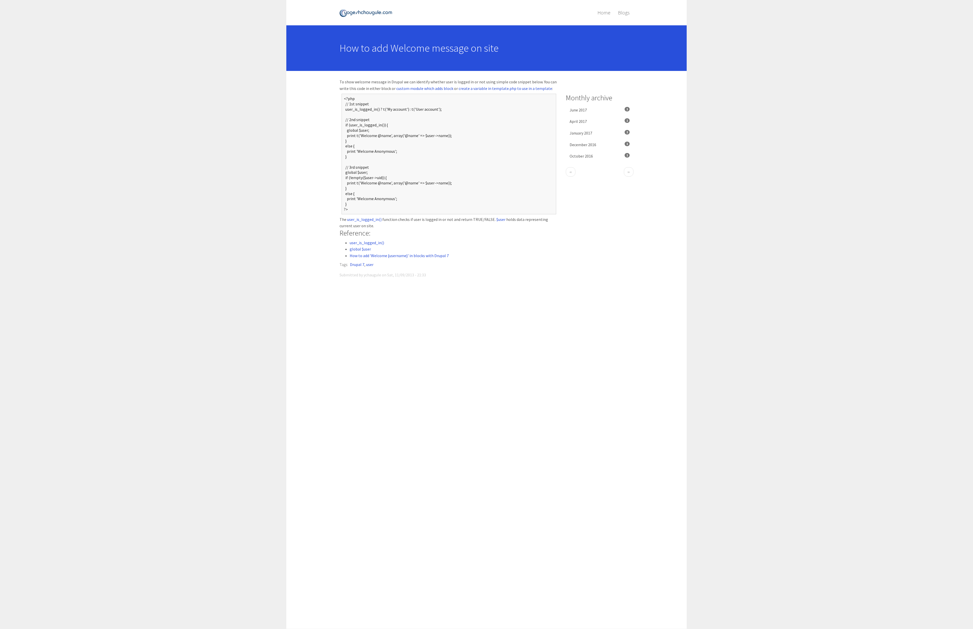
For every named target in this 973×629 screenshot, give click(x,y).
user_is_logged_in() (364, 219)
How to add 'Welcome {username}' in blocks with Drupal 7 (399, 255)
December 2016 (599, 144)
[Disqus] (449, 353)
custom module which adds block (424, 88)
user (369, 264)
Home (603, 12)
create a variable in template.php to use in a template (505, 88)
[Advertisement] (449, 585)
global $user (360, 249)
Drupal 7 (357, 264)
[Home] (368, 12)
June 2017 (599, 109)
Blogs (624, 12)
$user (501, 219)
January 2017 (599, 133)
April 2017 (599, 121)
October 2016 (599, 156)
